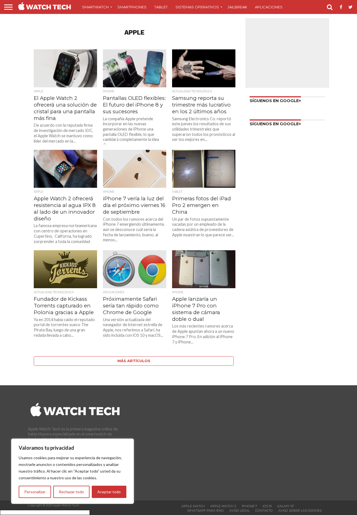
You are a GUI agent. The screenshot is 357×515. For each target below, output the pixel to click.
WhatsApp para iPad (205, 510)
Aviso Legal (239, 510)
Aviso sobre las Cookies (300, 510)
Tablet (161, 7)
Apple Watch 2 (223, 506)
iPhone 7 (249, 506)
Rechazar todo (71, 491)
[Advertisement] (287, 53)
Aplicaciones (269, 7)
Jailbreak (237, 7)
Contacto (264, 510)
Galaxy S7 (285, 506)
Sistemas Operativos (197, 7)
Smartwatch (95, 7)
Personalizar (34, 491)
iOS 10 (267, 506)
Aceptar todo (109, 491)
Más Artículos (133, 361)
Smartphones (131, 7)
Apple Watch (193, 506)
